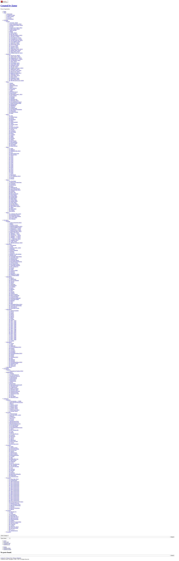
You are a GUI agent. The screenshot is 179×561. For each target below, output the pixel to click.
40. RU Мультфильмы (14, 464)
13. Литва (11, 428)
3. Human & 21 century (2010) (16, 25)
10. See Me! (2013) (13, 34)
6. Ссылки (11, 420)
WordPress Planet (7, 549)
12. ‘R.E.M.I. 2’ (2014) (14, 36)
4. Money (11, 86)
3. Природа (11, 416)
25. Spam (11, 113)
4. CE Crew (8, 17)
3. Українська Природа (14, 376)
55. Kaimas (11, 315)
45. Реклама (12, 470)
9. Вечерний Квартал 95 (14, 423)
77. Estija (11, 344)
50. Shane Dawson (13, 146)
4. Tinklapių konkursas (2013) (15, 226)
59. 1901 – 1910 (12, 320)
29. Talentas (11, 281)
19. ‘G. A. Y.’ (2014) (13, 45)
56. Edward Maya (13, 154)
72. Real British (12, 174)
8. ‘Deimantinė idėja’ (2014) (15, 231)
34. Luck (11, 125)
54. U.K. (11, 152)
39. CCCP (11, 462)
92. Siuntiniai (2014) (13, 363)
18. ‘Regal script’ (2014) (14, 44)
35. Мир (11, 457)
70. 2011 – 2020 (12, 334)
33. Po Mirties (12, 286)
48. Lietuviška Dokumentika (15, 305)
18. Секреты (12, 435)
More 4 (7, 179)
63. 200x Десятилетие (14, 494)
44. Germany (12, 138)
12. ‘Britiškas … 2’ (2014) (15, 236)
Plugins (5, 547)
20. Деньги (11, 437)
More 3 (7, 147)
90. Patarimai (12, 361)
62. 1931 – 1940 (12, 324)
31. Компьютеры (13, 452)
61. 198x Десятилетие (14, 491)
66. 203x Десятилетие (14, 498)
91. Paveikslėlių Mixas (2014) (15, 362)
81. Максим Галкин (13, 518)
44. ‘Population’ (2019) (14, 78)
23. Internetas (12, 273)
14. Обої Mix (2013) (13, 389)
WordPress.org (6, 544)
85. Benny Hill (12, 192)
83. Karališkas (12, 352)
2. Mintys (11, 223)
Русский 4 (8, 510)
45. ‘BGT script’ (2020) (14, 79)
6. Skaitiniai (11, 251)
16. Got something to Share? (15, 102)
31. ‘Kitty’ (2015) (13, 61)
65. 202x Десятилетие (14, 496)
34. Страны (11, 456)
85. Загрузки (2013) (13, 523)
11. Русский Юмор (13, 426)
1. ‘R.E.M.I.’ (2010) (13, 22)
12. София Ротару (13, 387)
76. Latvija (11, 343)
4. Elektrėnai (12, 249)
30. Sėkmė (11, 283)
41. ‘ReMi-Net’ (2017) (14, 74)
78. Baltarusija (12, 345)
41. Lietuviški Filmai (13, 296)
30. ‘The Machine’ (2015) (14, 60)
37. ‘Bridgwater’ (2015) (14, 69)
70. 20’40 (11, 172)
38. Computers (12, 130)
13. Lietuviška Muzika (14, 260)
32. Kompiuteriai (12, 285)
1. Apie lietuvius (12, 245)
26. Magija (11, 278)
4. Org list (11, 26)
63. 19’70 (11, 163)
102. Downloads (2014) (14, 215)
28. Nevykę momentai (14, 280)
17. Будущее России (13, 433)
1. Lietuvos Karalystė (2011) (15, 222)
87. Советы (11, 525)
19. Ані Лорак (12, 396)
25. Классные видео (13, 443)
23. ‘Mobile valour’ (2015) (15, 50)
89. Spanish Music (13, 197)
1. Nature (11, 83)
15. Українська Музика (14, 391)
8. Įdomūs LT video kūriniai (15, 254)
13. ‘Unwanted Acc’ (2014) (15, 37)
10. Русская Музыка (13, 425)
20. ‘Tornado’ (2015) (13, 46)
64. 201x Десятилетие (14, 495)
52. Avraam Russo (13, 480)
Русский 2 (8, 445)
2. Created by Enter (10, 15)
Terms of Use (9, 558)
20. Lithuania (12, 107)
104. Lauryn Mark (13, 217)
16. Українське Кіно (13, 392)
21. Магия (11, 438)
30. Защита (11, 451)
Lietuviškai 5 (9, 367)
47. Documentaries (13, 142)
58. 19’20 (11, 157)
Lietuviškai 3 (9, 309)
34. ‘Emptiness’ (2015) (14, 65)
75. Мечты (11, 509)
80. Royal (11, 186)
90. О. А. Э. (11, 529)
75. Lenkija (11, 340)
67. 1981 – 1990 (12, 330)
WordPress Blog (7, 548)
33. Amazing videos (13, 124)
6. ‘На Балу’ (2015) (13, 408)
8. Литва (11, 382)
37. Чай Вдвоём (12, 460)
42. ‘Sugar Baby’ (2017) (14, 75)
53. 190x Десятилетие (14, 481)
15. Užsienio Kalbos (13, 262)
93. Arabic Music (13, 202)
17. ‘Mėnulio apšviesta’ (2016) (15, 242)
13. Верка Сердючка (14, 388)
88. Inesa (11, 358)
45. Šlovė (11, 301)
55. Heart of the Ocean (14, 153)
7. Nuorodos (11, 252)
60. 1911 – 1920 (12, 322)
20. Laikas (11, 269)
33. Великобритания (14, 455)
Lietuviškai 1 (9, 244)
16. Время (11, 432)
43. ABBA (11, 137)
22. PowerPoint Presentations (15, 109)
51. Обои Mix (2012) (14, 479)
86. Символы (12, 524)
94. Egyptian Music (13, 203)
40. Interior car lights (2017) (15, 73)
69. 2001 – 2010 (12, 333)
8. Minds (11, 31)
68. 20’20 (11, 169)
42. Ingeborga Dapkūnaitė (14, 298)
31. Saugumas (12, 284)
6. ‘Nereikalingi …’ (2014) (15, 229)
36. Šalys (11, 290)
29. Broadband (12, 119)
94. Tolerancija (12, 366)
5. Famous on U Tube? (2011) (15, 27)
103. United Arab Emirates (15, 216)
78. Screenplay (12, 183)
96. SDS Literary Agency (14, 206)
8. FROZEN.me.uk (13, 91)
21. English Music (13, 108)
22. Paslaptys (12, 271)
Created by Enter (9, 5)
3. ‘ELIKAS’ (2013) (13, 225)
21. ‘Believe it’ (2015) (14, 47)
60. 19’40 (11, 159)
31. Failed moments (13, 122)
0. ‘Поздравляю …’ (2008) (15, 401)
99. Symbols (11, 210)
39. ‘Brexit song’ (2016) (14, 71)
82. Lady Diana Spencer (14, 188)
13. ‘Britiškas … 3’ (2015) (15, 237)
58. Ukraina (11, 319)
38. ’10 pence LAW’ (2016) (15, 70)
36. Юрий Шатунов (13, 459)
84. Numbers (12, 191)
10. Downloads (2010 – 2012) (15, 94)
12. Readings (12, 97)
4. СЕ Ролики (12, 417)
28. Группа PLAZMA (14, 449)
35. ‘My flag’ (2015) (13, 66)
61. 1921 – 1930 (12, 323)
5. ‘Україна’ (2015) (13, 407)
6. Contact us (12, 89)
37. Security (11, 129)
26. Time (11, 115)
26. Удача (11, 446)
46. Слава (11, 471)
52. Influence (12, 149)
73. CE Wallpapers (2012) (14, 176)
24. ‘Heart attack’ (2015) (14, 51)
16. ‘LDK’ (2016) (13, 241)
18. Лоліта (11, 394)
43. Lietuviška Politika (14, 299)
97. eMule (11, 207)
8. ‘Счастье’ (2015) (13, 411)
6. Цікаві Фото (12, 379)
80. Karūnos (11, 348)
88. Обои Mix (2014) (14, 526)
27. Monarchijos (12, 279)
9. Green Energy (12, 93)
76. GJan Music (12, 181)
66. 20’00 (11, 167)
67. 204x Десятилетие (14, 499)
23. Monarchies (12, 110)
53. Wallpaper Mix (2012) (14, 151)
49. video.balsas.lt (13, 306)
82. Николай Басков (13, 519)
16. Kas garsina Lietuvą (14, 264)
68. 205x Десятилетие (14, 500)
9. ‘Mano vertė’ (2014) (14, 232)
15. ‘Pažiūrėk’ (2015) (13, 240)
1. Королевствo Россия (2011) (16, 402)
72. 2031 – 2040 (12, 337)
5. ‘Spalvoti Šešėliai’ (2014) (15, 227)
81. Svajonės (12, 349)
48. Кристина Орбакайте (15, 474)
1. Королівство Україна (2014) (16, 371)
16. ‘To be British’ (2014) (14, 41)
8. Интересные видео (14, 422)
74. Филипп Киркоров (14, 508)
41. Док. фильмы (13, 465)
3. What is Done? (10, 16)
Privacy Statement (17, 558)
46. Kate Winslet (12, 141)
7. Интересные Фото (14, 421)
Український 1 (9, 372)
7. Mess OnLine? (13, 30)
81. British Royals (13, 187)
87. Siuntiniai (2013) (13, 357)
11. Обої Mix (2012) (13, 386)
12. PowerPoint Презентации (15, 427)
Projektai (8, 221)
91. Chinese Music (13, 200)
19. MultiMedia (12, 105)
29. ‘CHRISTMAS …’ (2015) (15, 59)
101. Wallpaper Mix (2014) (15, 213)
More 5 (7, 212)
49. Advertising (12, 144)
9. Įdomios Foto (12, 255)
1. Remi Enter (9, 14)
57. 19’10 (11, 156)
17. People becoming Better (15, 103)
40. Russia (11, 133)
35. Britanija (11, 289)
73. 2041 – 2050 (12, 338)
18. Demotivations (13, 104)
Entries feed (6, 542)
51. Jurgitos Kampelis (14, 310)
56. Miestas (11, 317)
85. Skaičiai (11, 354)
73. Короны (11, 506)
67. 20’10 (11, 168)
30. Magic (11, 120)
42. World (11, 135)
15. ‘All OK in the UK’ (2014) (16, 40)
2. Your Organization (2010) (15, 24)
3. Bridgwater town (13, 85)
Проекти (8, 369)
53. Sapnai (11, 313)
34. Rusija (11, 288)
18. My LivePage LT (13, 266)
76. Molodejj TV (12, 511)
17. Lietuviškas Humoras (14, 265)
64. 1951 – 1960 (12, 327)
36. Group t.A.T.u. (13, 128)
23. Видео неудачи (13, 441)
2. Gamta (11, 246)
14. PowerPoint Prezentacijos (15, 261)
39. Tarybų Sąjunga (13, 294)
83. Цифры (11, 520)
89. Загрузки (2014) (13, 528)
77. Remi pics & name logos (15, 182)
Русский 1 (8, 412)
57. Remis (11, 318)
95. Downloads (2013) (14, 205)
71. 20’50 (11, 173)
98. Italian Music (12, 208)
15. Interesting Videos (14, 100)
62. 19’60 (11, 162)
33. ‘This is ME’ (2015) (14, 64)
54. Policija (11, 314)
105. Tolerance (12, 218)
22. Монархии (12, 440)
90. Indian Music (12, 198)
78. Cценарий (12, 514)
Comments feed (6, 543)
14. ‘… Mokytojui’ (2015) (14, 239)
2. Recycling (12, 84)
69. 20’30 (11, 171)
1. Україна (11, 373)
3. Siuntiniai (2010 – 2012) (15, 247)
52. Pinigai (11, 311)
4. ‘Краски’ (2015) (13, 406)
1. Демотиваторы (13, 413)
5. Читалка (11, 418)
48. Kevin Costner (13, 143)
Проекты (8, 399)
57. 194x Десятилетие (14, 486)
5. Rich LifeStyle (13, 88)
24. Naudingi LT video (14, 274)
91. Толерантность (13, 530)
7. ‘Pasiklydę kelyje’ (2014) (15, 230)
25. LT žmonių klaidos (14, 275)
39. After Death (12, 132)
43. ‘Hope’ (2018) (13, 76)
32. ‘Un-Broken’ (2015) (14, 63)
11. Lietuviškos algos (13, 257)
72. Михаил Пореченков (14, 505)
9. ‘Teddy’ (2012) (13, 32)
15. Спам (11, 431)
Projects (8, 21)
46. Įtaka (11, 303)
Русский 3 (8, 477)
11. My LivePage (13, 95)
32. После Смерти (13, 454)
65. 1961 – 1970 (12, 328)
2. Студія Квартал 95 (14, 374)
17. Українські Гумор (14, 393)
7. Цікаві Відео (12, 381)
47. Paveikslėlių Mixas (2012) (15, 304)
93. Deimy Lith (12, 364)
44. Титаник (12, 469)
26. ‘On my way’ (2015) (14, 55)
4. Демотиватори (13, 377)
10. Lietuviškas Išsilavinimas (15, 256)
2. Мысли (11, 403)
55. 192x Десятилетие (14, 484)
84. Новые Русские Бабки (15, 521)
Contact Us (3, 558)
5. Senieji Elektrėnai (13, 250)
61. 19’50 (11, 161)
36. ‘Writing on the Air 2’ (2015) (16, 68)
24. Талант (11, 442)
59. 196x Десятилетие (14, 489)
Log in (4, 540)
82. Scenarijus (12, 350)
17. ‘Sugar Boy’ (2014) (14, 42)
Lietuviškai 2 (9, 276)
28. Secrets (11, 118)
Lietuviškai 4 (9, 342)
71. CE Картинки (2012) (14, 504)
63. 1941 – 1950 (12, 325)
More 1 (7, 81)
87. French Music (13, 195)
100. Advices (12, 211)
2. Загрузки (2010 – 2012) (15, 415)
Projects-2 (8, 54)
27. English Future (13, 117)
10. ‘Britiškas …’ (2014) (14, 234)
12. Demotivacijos (13, 259)
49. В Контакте (12, 475)
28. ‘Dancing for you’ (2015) (15, 58)
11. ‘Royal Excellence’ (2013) (15, 35)
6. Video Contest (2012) (14, 29)
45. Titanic (11, 139)
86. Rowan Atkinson (13, 193)
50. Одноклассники (13, 476)
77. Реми (11, 513)
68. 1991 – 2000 (12, 332)
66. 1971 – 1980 (12, 329)
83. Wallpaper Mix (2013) (14, 190)
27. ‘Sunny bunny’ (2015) (14, 56)
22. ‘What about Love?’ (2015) (16, 49)
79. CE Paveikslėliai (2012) (15, 347)
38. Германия (12, 461)
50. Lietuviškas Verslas (14, 308)
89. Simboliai (12, 359)
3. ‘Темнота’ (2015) (13, 405)
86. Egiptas (11, 355)
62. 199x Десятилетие (14, 493)
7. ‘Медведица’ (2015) (14, 410)
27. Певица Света (13, 447)
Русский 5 (8, 532)
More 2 (7, 114)
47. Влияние (12, 472)
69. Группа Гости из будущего (16, 501)
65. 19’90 (11, 166)
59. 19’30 (11, 158)
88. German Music (13, 196)
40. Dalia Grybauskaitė (14, 295)
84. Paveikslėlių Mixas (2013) (15, 353)
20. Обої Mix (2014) (13, 397)
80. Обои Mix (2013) (14, 516)
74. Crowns (11, 177)
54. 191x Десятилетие (14, 482)
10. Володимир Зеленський (15, 384)
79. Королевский (13, 515)
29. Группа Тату (13, 450)
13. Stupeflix (12, 98)
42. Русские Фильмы (14, 466)
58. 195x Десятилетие (14, 488)
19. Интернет (12, 436)
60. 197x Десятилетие (14, 490)
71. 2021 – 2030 (12, 335)
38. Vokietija (12, 293)
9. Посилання (12, 383)
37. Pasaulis (11, 291)
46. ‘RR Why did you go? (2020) (16, 80)
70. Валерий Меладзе (14, 503)
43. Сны (11, 467)
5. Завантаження (13, 378)
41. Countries (12, 134)
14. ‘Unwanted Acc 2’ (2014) (15, 39)
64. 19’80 (11, 164)
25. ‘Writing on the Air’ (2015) (16, 53)
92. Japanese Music (13, 201)
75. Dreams (11, 178)
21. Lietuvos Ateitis (13, 270)
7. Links (11, 90)
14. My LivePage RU (14, 430)
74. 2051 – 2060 (12, 339)
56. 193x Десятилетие (14, 485)
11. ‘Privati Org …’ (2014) (15, 235)
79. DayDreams (12, 185)
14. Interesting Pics (13, 99)
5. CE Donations (10, 19)
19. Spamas (11, 267)
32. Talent (11, 123)
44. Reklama (12, 300)
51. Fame (11, 148)
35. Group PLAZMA (13, 127)
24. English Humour (13, 112)
